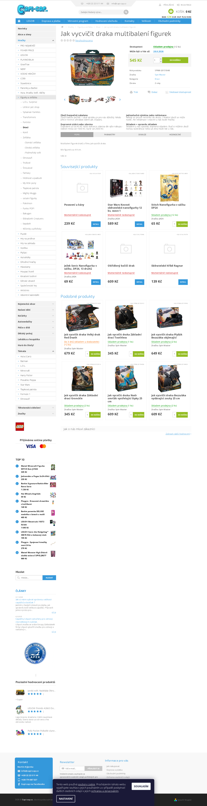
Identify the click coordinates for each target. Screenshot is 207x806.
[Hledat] (126, 12)
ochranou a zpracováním (105, 791)
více (54, 612)
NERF (23, 69)
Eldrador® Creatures (33, 218)
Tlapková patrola (31, 188)
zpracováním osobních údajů (72, 777)
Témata (22, 351)
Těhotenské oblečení (29, 407)
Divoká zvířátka (32, 147)
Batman (24, 361)
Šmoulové (28, 167)
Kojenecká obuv (26, 303)
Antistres (24, 290)
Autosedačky (25, 321)
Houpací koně (27, 271)
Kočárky (22, 315)
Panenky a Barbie (28, 88)
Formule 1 (25, 394)
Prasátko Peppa (28, 380)
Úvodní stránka (19, 21)
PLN (184, 17)
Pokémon (27, 203)
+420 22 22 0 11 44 (29, 775)
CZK (169, 16)
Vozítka (23, 247)
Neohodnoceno (84, 40)
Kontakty (129, 20)
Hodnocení (175, 134)
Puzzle (23, 233)
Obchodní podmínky (169, 20)
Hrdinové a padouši (32, 178)
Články (21, 591)
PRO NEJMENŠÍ (27, 45)
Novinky (22, 28)
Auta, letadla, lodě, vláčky (32, 92)
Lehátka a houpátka (29, 339)
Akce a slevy (24, 34)
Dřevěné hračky (28, 262)
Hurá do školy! (26, 345)
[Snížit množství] (160, 61)
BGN (164, 17)
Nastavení (66, 798)
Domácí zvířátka (33, 142)
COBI (23, 78)
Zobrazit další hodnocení (178, 433)
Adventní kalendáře (29, 295)
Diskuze (142, 134)
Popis (77, 134)
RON (189, 17)
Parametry (109, 134)
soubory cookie (86, 784)
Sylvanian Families (31, 112)
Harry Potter (26, 375)
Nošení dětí (24, 309)
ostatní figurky (30, 198)
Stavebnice (25, 83)
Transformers (29, 117)
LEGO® (31, 20)
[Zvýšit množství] (160, 58)
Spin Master (160, 74)
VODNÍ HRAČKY (28, 73)
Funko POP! (28, 208)
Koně (25, 132)
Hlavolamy (25, 266)
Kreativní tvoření (28, 276)
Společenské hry (28, 285)
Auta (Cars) (25, 356)
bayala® (27, 223)
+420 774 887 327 (29, 779)
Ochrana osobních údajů (118, 777)
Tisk (136, 92)
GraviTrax (25, 64)
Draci (25, 127)
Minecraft (25, 370)
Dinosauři (27, 157)
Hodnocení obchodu (106, 20)
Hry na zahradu (27, 243)
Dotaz (155, 92)
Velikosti (146, 20)
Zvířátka (27, 137)
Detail (96, 224)
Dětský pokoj (25, 333)
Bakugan (27, 213)
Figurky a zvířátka (28, 97)
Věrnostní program (78, 20)
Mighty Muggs (30, 193)
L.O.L (22, 365)
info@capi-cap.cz (29, 771)
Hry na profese (27, 238)
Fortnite (27, 122)
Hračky (22, 40)
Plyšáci (23, 252)
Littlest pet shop (31, 107)
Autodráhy (25, 257)
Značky (22, 413)
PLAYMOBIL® (27, 59)
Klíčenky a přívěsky (32, 228)
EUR (174, 17)
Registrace (186, 5)
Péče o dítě (24, 327)
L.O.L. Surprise (30, 101)
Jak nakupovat (113, 766)
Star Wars (25, 384)
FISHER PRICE (27, 50)
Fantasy (26, 172)
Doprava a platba (51, 20)
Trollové (27, 162)
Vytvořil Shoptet (184, 800)
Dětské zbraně (27, 280)
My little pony (29, 183)
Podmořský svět (33, 152)
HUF (179, 17)
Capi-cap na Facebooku (33, 784)
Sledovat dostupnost (179, 92)
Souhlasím (141, 786)
